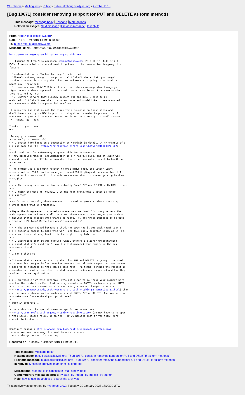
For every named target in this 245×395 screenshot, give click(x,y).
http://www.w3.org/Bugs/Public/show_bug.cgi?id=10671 (46, 54)
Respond (61, 22)
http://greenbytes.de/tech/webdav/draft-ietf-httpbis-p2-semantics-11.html (68, 289)
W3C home (14, 6)
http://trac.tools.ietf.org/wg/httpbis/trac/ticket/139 (52, 312)
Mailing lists (32, 6)
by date (64, 374)
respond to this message (47, 370)
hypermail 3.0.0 (56, 385)
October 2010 (101, 6)
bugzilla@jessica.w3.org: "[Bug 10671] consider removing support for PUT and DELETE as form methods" (102, 355)
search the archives (66, 378)
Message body (44, 22)
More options (77, 22)
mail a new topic (75, 370)
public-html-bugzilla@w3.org (72, 6)
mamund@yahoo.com (71, 61)
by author (106, 374)
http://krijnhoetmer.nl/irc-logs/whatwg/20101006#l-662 (79, 146)
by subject (91, 374)
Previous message (73, 26)
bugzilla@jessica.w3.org (35, 35)
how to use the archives (37, 378)
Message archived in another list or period (55, 363)
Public (47, 6)
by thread (77, 374)
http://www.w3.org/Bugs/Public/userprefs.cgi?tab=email (75, 329)
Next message (50, 26)
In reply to (93, 26)
